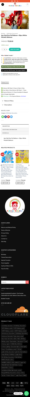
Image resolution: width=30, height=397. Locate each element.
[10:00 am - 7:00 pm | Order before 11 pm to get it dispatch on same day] (15, 1)
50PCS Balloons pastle (19, 328)
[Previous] (1, 168)
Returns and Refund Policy (8, 227)
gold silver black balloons (21, 352)
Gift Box (19, 349)
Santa (18, 372)
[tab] (5, 82)
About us (7, 389)
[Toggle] (2, 101)
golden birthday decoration (8, 352)
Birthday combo (5, 341)
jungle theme (19, 354)
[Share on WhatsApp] (2, 116)
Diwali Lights (23, 346)
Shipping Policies (9, 390)
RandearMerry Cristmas (7, 367)
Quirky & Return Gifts (7, 266)
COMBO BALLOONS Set (16, 344)
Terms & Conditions (19, 389)
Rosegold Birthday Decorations (9, 372)
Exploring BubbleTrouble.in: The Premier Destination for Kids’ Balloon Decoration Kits (13, 294)
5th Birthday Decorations (19, 325)
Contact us (4, 238)
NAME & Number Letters (7, 359)
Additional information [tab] (9, 129)
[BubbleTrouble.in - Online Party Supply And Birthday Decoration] (15, 4)
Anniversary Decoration (7, 336)
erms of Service (6, 230)
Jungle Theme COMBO (20, 375)
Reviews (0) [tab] (5, 133)
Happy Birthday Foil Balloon (8, 354)
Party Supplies (5, 263)
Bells (19, 338)
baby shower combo (18, 336)
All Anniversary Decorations (8, 333)
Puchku (20, 365)
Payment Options (20, 390)
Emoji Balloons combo (11, 349)
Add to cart (14, 49)
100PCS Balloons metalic (7, 331)
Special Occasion (5, 260)
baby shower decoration (7, 338)
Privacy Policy (5, 233)
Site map (19, 392)
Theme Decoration (6, 257)
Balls (15, 338)
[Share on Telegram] (11, 116)
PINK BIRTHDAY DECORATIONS (9, 365)
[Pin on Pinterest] (8, 116)
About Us (3, 236)
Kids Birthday (18, 357)
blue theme (20, 341)
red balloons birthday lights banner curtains (11, 370)
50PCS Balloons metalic (7, 328)
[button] (2, 4)
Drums (3, 349)
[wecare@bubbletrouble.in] (12, 1)
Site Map (3, 241)
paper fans (23, 362)
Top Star (4, 375)
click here (23, 96)
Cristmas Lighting (6, 346)
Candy (25, 341)
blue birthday (13, 341)
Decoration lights (15, 346)
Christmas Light (5, 344)
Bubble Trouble (5, 298)
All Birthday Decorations (12, 33)
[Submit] (26, 8)
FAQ (12, 389)
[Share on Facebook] (5, 116)
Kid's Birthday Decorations (8, 357)
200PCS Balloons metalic (20, 331)
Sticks (22, 372)
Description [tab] (6, 126)
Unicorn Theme (10, 375)
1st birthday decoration (7, 325)
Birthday (3, 33)
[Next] (29, 168)
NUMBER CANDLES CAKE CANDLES (10, 362)
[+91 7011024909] (18, 1)
